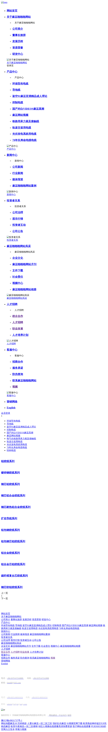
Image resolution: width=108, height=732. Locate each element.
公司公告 (17, 231)
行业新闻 (17, 173)
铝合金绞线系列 (10, 552)
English (11, 407)
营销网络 (12, 401)
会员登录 (5, 413)
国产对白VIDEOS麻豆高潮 (28, 108)
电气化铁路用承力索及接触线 (21, 438)
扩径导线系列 (9, 518)
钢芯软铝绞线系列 (11, 587)
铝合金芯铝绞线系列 (13, 564)
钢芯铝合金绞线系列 (13, 495)
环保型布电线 (20, 83)
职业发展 (17, 328)
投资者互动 (19, 224)
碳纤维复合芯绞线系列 (14, 575)
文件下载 (17, 270)
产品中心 (12, 71)
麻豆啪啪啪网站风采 (19, 246)
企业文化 (17, 257)
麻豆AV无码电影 (18, 723)
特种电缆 (11, 450)
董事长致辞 (19, 35)
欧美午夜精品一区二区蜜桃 (24, 726)
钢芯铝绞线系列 (10, 484)
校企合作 (17, 316)
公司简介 (17, 28)
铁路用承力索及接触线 (25, 121)
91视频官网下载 (74, 723)
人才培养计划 (20, 334)
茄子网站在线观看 (82, 726)
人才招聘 (12, 304)
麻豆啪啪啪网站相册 (24, 289)
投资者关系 (13, 200)
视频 (15, 386)
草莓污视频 (20, 729)
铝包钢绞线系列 (10, 529)
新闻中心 (12, 155)
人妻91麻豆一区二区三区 (39, 723)
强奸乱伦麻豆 (59, 723)
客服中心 (12, 349)
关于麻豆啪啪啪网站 (19, 16)
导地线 (16, 89)
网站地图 (5, 723)
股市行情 (17, 218)
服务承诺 (17, 367)
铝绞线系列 (7, 461)
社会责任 (17, 276)
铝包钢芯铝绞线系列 (13, 541)
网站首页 (12, 10)
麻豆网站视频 (20, 114)
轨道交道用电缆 (21, 127)
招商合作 (17, 361)
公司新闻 (17, 166)
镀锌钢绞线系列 (10, 472)
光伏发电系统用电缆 (24, 133)
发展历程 (17, 41)
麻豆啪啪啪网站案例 (24, 185)
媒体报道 (17, 179)
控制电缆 (17, 102)
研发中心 (17, 53)
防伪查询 (17, 374)
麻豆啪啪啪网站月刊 (24, 264)
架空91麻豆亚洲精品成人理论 (29, 96)
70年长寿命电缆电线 (24, 140)
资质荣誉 (17, 47)
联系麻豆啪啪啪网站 (24, 380)
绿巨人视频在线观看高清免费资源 (55, 726)
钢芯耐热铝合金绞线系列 (16, 507)
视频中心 (17, 283)
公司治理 (17, 212)
